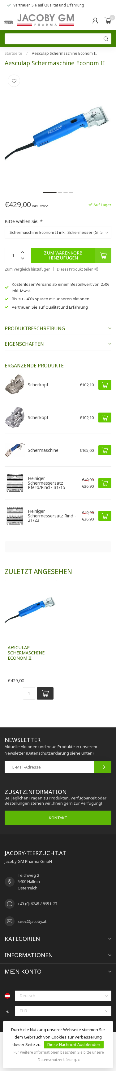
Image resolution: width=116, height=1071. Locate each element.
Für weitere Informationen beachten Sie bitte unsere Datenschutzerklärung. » (59, 1056)
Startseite (13, 53)
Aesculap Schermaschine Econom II (64, 53)
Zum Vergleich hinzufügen (27, 269)
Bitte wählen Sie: (23, 221)
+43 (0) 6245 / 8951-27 (37, 903)
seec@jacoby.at (32, 921)
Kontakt (58, 817)
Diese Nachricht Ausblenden (73, 1044)
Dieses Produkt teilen (75, 269)
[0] (108, 20)
